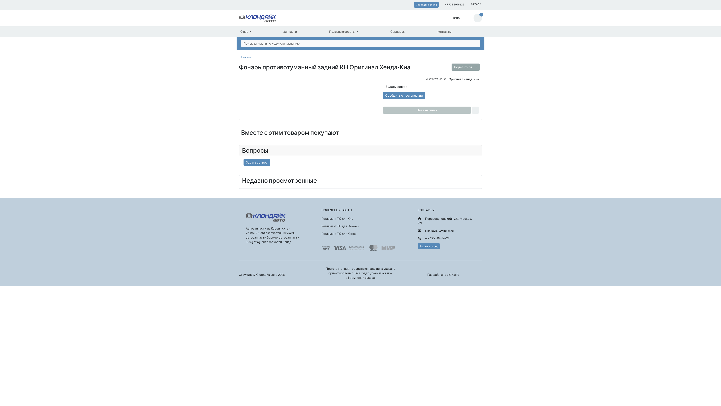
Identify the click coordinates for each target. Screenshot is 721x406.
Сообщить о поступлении (404, 95)
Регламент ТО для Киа (337, 218)
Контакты (444, 31)
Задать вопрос (396, 86)
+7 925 (454, 4)
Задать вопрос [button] (428, 246)
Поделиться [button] (463, 67)
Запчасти (290, 31)
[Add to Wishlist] (475, 110)
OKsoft (454, 274)
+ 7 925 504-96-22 (437, 238)
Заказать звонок (426, 4)
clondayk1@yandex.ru (439, 230)
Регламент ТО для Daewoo (340, 226)
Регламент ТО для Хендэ (339, 233)
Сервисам (397, 31)
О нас (244, 31)
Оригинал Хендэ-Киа (464, 79)
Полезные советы (342, 31)
